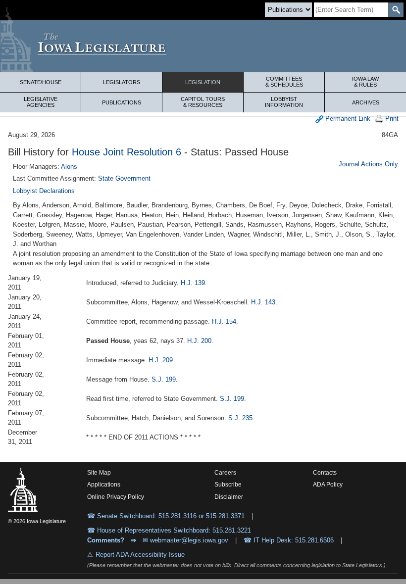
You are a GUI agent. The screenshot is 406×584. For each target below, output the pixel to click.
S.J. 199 (164, 379)
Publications (121, 102)
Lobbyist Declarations (44, 191)
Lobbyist (284, 102)
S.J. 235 (240, 418)
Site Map (99, 472)
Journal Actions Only (368, 164)
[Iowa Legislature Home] (203, 46)
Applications (103, 484)
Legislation (202, 82)
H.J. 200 (199, 340)
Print (391, 118)
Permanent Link (346, 118)
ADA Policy (328, 484)
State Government (124, 178)
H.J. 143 (263, 302)
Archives (365, 102)
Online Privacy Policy (115, 496)
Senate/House (40, 82)
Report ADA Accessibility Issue (140, 554)
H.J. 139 (193, 283)
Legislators (121, 82)
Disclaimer (228, 496)
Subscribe (228, 484)
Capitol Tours (203, 102)
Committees (284, 82)
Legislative (40, 102)
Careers (225, 472)
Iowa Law (365, 82)
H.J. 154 (224, 321)
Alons (69, 166)
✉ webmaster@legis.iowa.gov (185, 540)
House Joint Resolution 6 (126, 151)
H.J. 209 (161, 360)
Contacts (325, 472)
